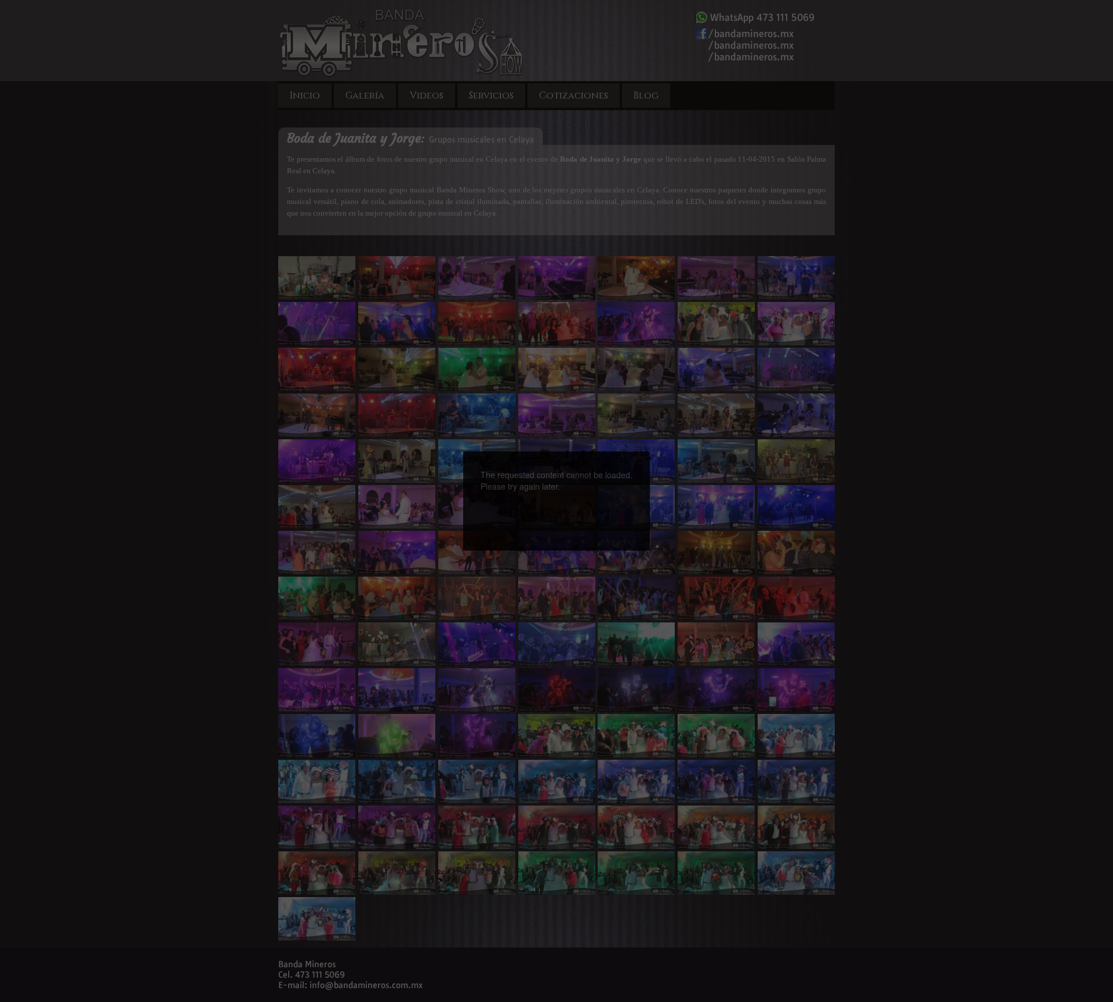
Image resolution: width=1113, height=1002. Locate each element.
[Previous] (506, 480)
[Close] (649, 451)
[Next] (607, 480)
